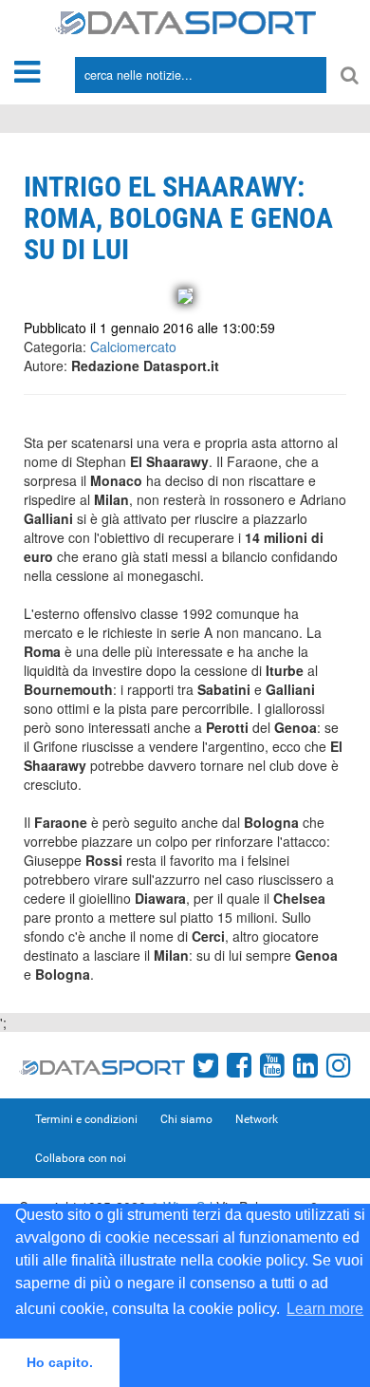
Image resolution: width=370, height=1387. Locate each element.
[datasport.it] (185, 20)
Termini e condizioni (86, 1119)
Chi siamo (186, 1119)
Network (256, 1119)
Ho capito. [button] (60, 1362)
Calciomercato (133, 346)
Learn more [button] (325, 1309)
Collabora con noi (80, 1158)
